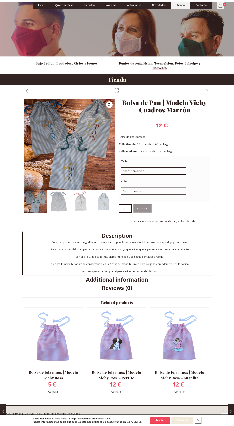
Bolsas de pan (167, 221)
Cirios (79, 63)
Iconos (92, 63)
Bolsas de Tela (186, 221)
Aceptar (160, 420)
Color (124, 181)
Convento (159, 68)
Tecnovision (163, 63)
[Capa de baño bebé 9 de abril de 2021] (231, 411)
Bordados (64, 63)
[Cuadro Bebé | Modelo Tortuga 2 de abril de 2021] (3, 411)
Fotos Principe (186, 63)
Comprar (142, 208)
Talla (124, 161)
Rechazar (182, 420)
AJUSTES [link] (136, 422)
